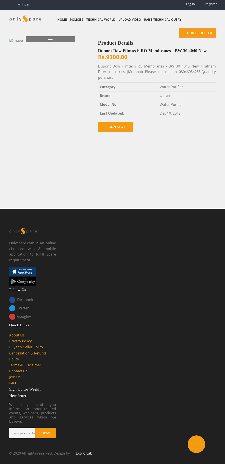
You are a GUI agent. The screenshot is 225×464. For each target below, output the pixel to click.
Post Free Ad (199, 33)
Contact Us (18, 371)
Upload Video (129, 19)
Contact (117, 127)
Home (62, 19)
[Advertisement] (112, 173)
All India (23, 4)
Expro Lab (84, 453)
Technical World (100, 19)
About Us (17, 335)
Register (210, 4)
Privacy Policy (20, 341)
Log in (190, 4)
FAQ (12, 383)
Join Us (15, 376)
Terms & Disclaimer (25, 365)
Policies (76, 19)
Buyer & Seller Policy (26, 347)
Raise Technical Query (162, 19)
